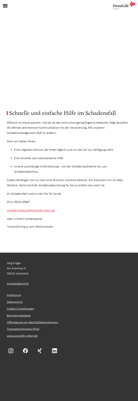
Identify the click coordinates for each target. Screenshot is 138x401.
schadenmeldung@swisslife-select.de (31, 210)
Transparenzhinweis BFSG (23, 329)
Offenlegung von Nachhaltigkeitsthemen (32, 322)
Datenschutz (15, 302)
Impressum (14, 295)
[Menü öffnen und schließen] (5, 5)
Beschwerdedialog (18, 315)
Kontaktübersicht (18, 283)
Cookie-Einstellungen (20, 308)
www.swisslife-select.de (22, 335)
